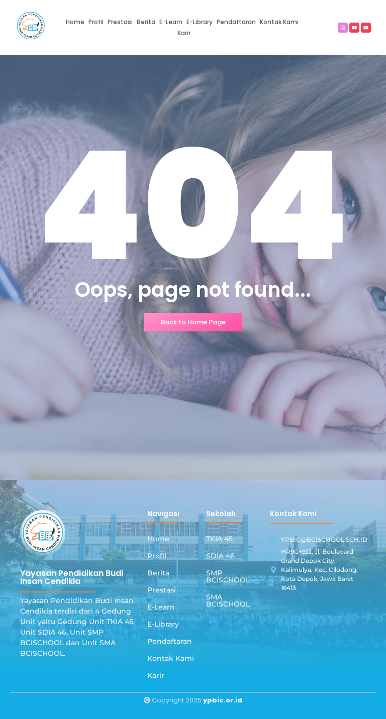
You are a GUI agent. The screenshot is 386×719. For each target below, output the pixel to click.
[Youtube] (354, 28)
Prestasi (161, 589)
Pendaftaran (169, 641)
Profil (156, 555)
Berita (158, 572)
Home (158, 538)
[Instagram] (343, 28)
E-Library (163, 624)
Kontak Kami (170, 658)
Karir (155, 675)
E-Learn (161, 607)
